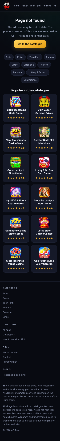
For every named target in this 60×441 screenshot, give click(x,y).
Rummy (50, 57)
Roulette (47, 5)
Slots (16, 5)
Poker (25, 5)
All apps (7, 330)
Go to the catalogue (30, 44)
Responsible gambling (14, 375)
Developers (9, 334)
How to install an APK (14, 339)
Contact (7, 357)
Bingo (15, 64)
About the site (10, 352)
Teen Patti (35, 5)
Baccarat (18, 72)
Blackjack (29, 64)
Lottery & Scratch (38, 72)
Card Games (30, 80)
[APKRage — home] (6, 5)
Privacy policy (10, 361)
